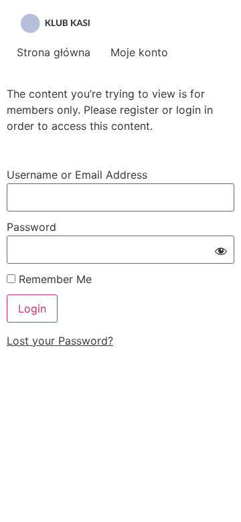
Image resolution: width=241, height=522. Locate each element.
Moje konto (139, 52)
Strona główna (53, 52)
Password (31, 227)
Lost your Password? (60, 340)
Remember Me (53, 279)
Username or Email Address (77, 174)
